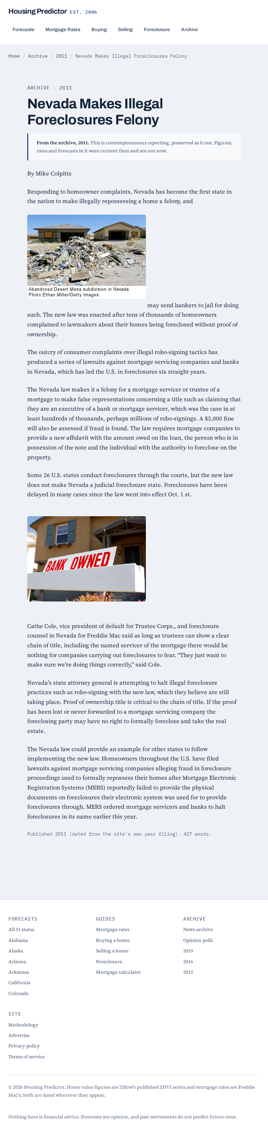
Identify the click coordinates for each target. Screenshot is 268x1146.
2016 (188, 961)
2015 (188, 972)
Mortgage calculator (118, 972)
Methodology (23, 1025)
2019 (188, 950)
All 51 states (21, 929)
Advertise (19, 1035)
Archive (189, 29)
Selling (125, 29)
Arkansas (18, 972)
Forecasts (23, 29)
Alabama (18, 940)
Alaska (15, 950)
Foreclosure (157, 29)
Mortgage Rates (62, 29)
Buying (99, 29)
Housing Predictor (52, 11)
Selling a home (112, 950)
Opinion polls (198, 940)
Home (14, 56)
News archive (198, 929)
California (19, 982)
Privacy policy (24, 1046)
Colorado (18, 993)
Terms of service (26, 1056)
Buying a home (113, 940)
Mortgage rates (112, 929)
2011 (61, 56)
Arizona (17, 961)
